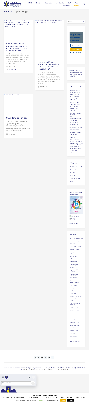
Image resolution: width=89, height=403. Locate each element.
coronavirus (73, 246)
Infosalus (77, 282)
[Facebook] (49, 357)
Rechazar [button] (70, 400)
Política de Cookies (52, 400)
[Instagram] (45, 357)
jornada (72, 296)
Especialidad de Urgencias (74, 270)
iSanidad (72, 290)
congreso (79, 241)
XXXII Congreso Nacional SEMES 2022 (75, 342)
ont (78, 310)
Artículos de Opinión (76, 166)
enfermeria (73, 258)
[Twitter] (35, 357)
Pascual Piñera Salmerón (74, 313)
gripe (71, 282)
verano (72, 338)
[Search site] (84, 4)
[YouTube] (42, 357)
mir (77, 307)
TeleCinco (72, 330)
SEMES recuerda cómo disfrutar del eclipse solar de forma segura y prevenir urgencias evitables (75, 95)
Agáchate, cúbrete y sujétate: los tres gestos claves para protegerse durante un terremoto (76, 130)
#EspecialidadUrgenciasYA (77, 238)
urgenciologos (73, 336)
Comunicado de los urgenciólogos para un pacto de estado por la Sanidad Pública (16, 47)
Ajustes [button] (40, 400)
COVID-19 (72, 249)
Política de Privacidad (75, 56)
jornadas (78, 296)
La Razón (72, 307)
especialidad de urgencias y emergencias (74, 276)
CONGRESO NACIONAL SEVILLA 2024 (76, 193)
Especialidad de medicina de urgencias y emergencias (75, 266)
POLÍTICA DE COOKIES (45, 369)
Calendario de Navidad (16, 118)
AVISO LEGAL (34, 369)
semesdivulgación (74, 322)
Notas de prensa (75, 178)
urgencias (72, 333)
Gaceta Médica (74, 280)
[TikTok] (52, 357)
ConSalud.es (73, 243)
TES (77, 330)
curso (77, 249)
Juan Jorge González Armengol (75, 303)
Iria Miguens (73, 288)
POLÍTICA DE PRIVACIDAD (60, 369)
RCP (71, 317)
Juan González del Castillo (74, 299)
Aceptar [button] (63, 400)
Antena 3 (72, 241)
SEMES (72, 181)
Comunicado (12, 69)
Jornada (72, 175)
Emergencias (73, 256)
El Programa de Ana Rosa (75, 252)
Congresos (73, 172)
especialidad (73, 261)
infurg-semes (73, 285)
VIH (76, 338)
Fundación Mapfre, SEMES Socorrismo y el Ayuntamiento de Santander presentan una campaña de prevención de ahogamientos (76, 118)
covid (79, 246)
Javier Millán (73, 293)
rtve (75, 317)
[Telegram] (38, 357)
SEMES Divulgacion (74, 319)
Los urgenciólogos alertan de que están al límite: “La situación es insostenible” (48, 65)
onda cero (72, 310)
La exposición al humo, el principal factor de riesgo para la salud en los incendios (76, 106)
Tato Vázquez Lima (74, 328)
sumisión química (74, 325)
